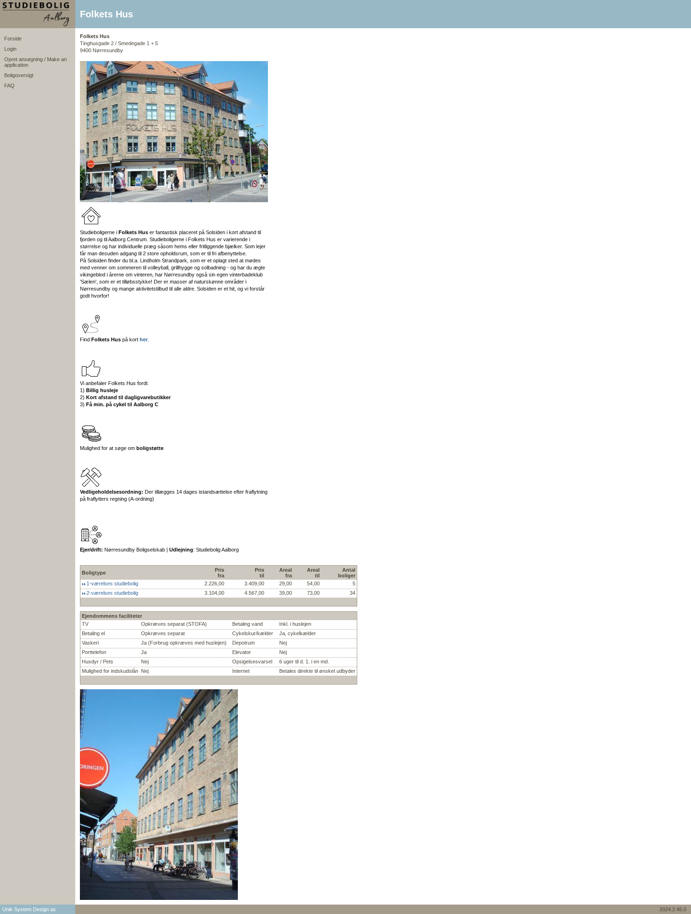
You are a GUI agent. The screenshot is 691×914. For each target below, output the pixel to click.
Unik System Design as (29, 909)
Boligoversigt (18, 75)
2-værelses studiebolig (112, 593)
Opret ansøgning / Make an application (35, 62)
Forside (13, 38)
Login (10, 49)
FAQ (9, 85)
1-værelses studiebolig (112, 583)
